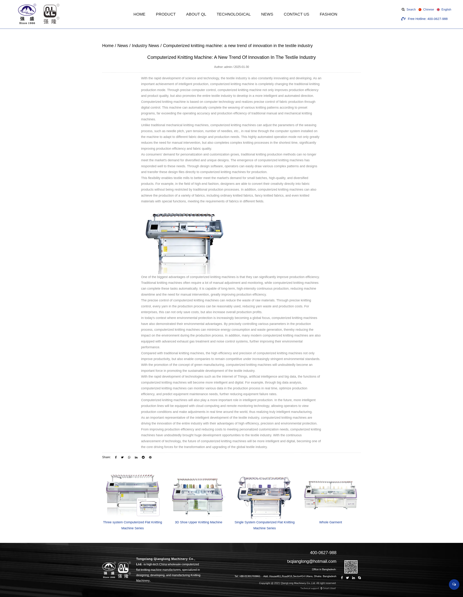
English (446, 9)
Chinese (428, 9)
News (267, 14)
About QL (196, 14)
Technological (234, 14)
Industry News (145, 45)
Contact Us (296, 14)
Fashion (328, 14)
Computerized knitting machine (163, 102)
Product (166, 14)
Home (139, 14)
